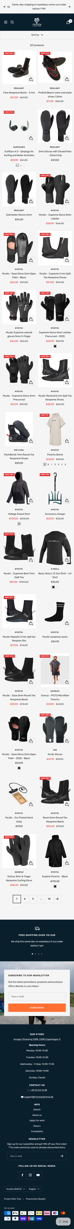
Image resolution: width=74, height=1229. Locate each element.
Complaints (37, 1131)
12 (49, 898)
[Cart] (68, 22)
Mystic (55, 210)
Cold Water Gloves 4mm (19, 214)
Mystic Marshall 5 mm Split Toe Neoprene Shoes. (55, 397)
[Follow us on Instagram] (30, 1175)
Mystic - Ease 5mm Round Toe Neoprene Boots (19, 697)
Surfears (19, 147)
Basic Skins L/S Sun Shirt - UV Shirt (55, 575)
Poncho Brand (55, 454)
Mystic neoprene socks (55, 636)
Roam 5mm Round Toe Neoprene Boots (55, 819)
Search (37, 1109)
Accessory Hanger (55, 514)
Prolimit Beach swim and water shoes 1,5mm (55, 94)
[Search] (12, 22)
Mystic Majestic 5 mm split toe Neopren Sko (19, 638)
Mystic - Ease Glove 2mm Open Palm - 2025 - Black (19, 756)
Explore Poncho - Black (55, 876)
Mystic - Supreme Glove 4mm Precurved (19, 397)
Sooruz (55, 691)
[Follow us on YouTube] (38, 1175)
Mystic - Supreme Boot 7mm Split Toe (19, 575)
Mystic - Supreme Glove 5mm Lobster (55, 216)
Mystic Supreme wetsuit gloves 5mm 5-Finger (19, 334)
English (32, 1189)
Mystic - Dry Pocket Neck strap (19, 819)
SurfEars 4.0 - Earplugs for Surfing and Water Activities (19, 153)
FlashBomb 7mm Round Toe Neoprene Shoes (19, 456)
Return (37, 1126)
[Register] (61, 1156)
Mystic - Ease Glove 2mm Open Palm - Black (19, 275)
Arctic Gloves (55, 754)
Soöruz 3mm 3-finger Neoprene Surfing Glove (19, 878)
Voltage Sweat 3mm (19, 514)
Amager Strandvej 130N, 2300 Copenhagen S (37, 1039)
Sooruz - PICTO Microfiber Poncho (55, 697)
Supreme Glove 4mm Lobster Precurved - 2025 (55, 334)
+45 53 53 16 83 (38, 1090)
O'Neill (55, 569)
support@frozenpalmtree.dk (38, 1097)
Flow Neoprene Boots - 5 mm (19, 92)
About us (37, 1115)
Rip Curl (19, 450)
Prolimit (19, 88)
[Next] (57, 899)
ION (55, 750)
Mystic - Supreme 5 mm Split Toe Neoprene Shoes (55, 275)
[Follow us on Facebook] (22, 1175)
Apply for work (37, 1120)
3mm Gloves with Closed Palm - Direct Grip (55, 153)
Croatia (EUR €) (14, 1189)
